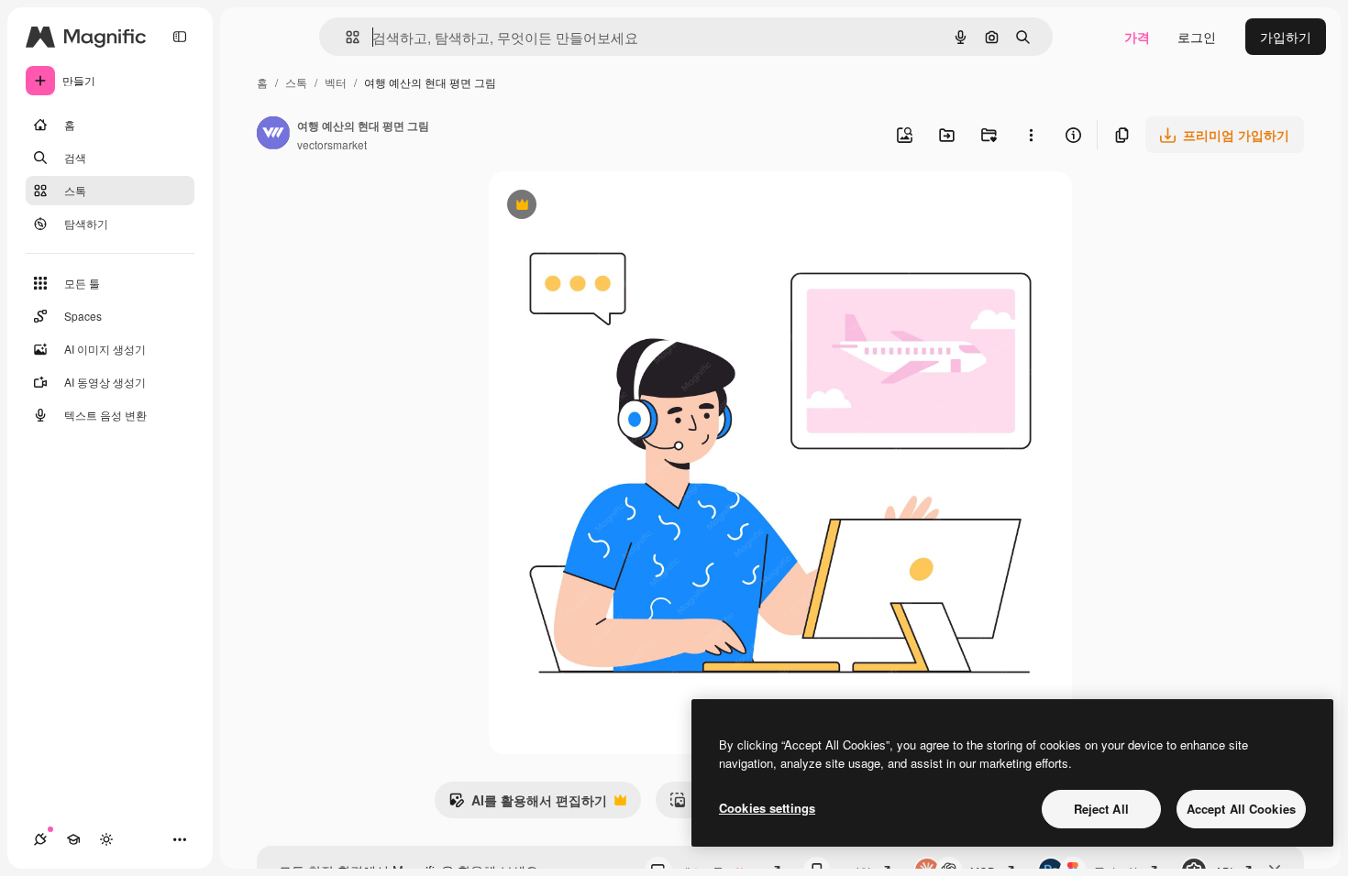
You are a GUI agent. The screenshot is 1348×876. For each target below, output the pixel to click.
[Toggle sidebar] (179, 36)
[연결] (40, 839)
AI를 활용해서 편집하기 (527, 804)
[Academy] (73, 839)
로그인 (1196, 36)
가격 (1137, 36)
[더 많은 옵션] (1030, 134)
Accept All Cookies (1241, 808)
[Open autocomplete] (345, 37)
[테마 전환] (106, 839)
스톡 (296, 82)
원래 (594, 206)
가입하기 (1285, 36)
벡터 (336, 82)
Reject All (1101, 808)
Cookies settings (767, 807)
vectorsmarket (332, 144)
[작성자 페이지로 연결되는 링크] (273, 134)
